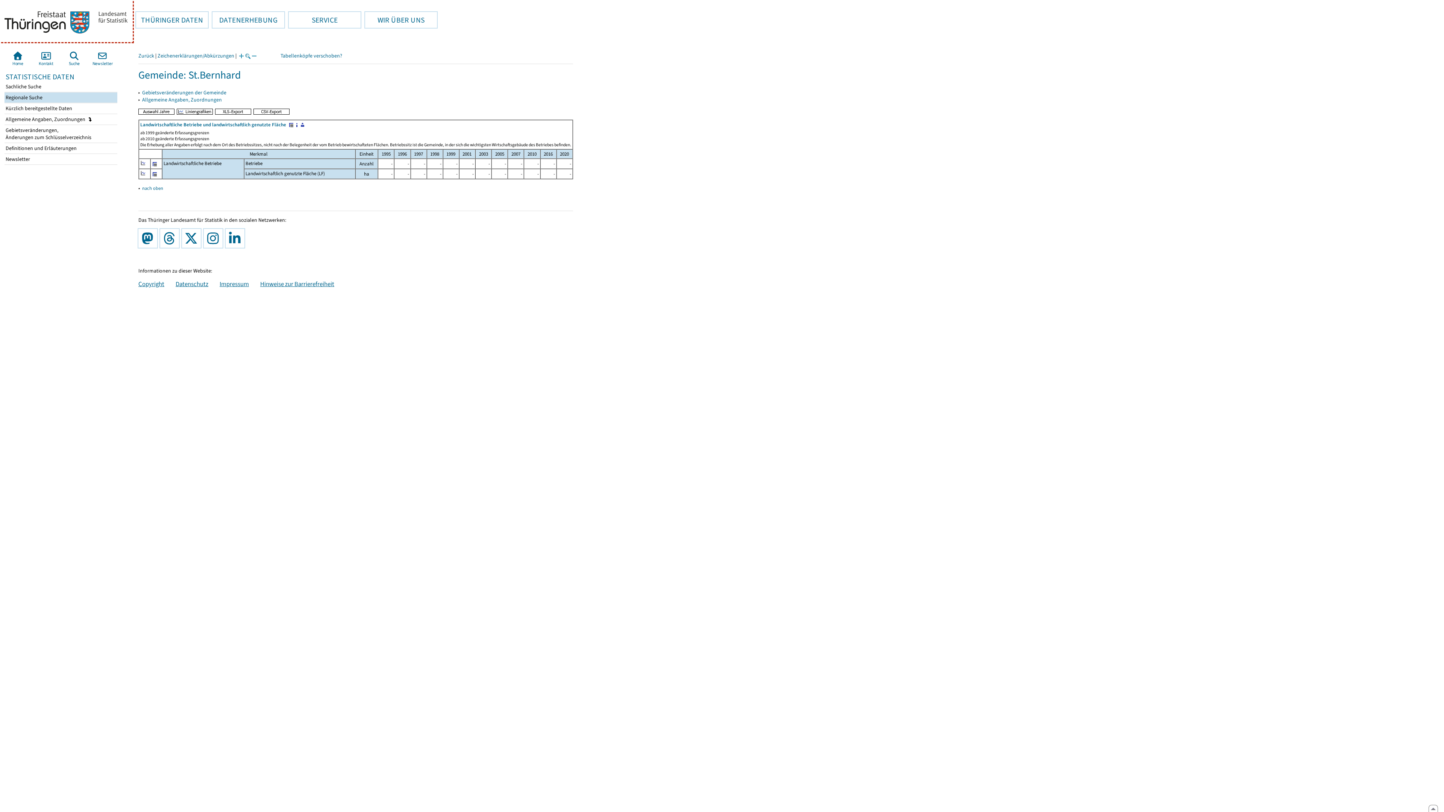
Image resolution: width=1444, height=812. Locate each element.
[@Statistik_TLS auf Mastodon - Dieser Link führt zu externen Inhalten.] (149, 238)
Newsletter (17, 159)
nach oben (152, 188)
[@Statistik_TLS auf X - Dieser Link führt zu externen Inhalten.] (193, 238)
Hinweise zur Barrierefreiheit (297, 284)
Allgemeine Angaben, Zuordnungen (46, 119)
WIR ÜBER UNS (394, 20)
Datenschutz (192, 284)
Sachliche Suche (23, 86)
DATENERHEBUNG (245, 20)
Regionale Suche (23, 97)
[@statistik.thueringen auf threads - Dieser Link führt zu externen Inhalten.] (171, 238)
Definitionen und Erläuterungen (41, 148)
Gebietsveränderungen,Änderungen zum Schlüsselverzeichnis (48, 134)
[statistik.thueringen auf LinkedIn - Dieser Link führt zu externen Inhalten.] (236, 238)
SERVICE (313, 20)
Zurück (146, 55)
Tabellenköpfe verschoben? (311, 55)
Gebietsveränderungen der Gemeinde (184, 92)
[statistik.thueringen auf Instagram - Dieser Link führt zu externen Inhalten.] (215, 238)
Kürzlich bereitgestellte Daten (38, 108)
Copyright (151, 284)
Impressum (234, 284)
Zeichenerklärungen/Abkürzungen (196, 55)
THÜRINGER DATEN (169, 20)
